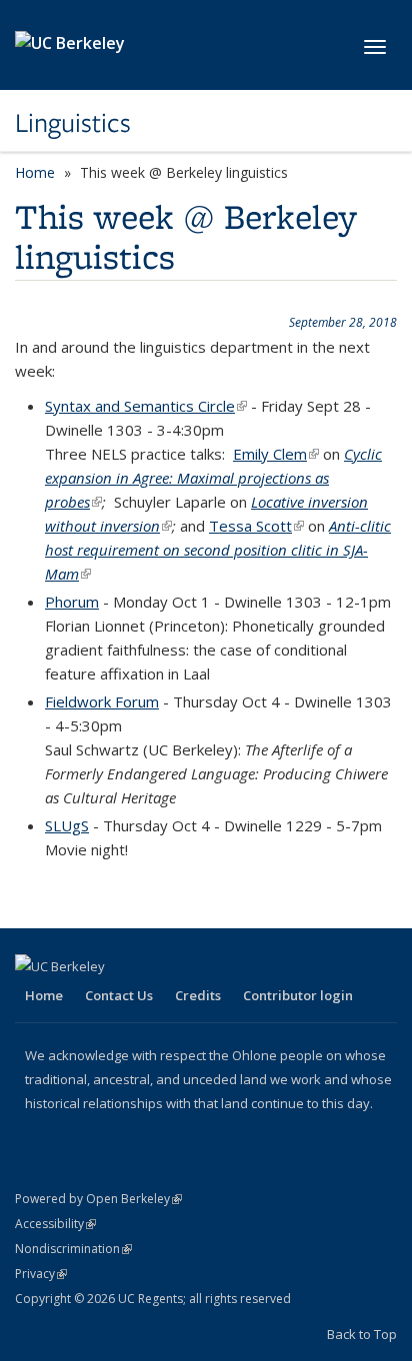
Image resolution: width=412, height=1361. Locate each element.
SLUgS (67, 825)
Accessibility (55, 1223)
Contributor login (298, 995)
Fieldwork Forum (102, 701)
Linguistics (73, 123)
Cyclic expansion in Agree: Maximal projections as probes (213, 478)
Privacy (41, 1273)
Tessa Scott (256, 526)
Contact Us (119, 995)
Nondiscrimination (73, 1248)
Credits (198, 995)
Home (35, 172)
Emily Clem (276, 454)
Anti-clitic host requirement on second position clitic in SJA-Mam (218, 550)
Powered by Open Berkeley (98, 1198)
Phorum (72, 602)
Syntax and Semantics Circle (146, 406)
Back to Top (362, 1334)
